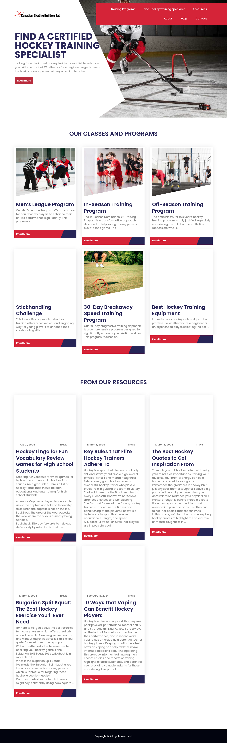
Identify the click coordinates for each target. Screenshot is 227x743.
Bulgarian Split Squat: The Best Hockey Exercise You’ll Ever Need (43, 612)
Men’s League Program (45, 204)
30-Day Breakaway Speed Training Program (108, 313)
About (168, 18)
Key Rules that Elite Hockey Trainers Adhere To (108, 458)
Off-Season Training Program (177, 207)
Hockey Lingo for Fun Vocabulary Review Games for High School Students (44, 461)
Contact (201, 18)
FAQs (184, 18)
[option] (113, 59)
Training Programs (123, 9)
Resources (200, 9)
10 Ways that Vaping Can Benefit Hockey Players (110, 609)
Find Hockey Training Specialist (164, 9)
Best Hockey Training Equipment (178, 310)
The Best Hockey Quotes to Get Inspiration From (173, 458)
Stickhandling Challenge (33, 310)
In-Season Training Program (108, 207)
